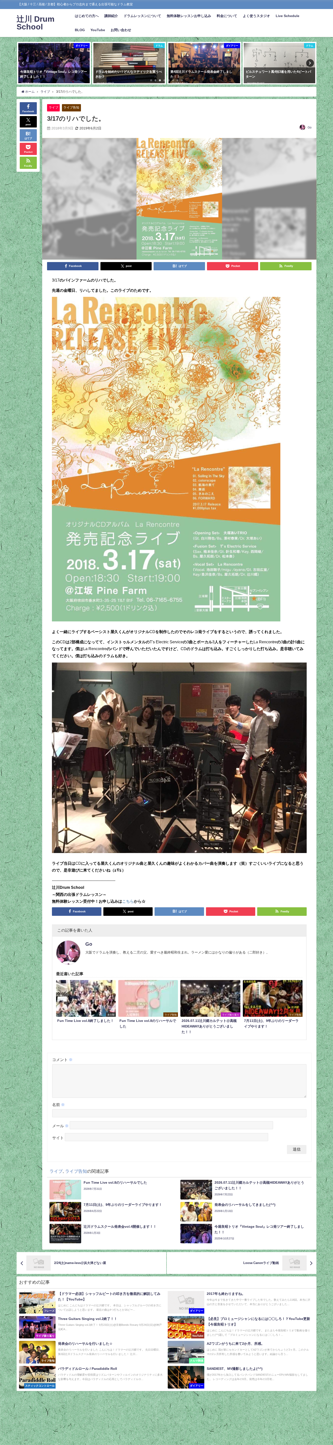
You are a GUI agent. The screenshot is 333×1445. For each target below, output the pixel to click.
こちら (128, 901)
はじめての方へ (87, 16)
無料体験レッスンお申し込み (189, 16)
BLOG (80, 30)
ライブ (53, 107)
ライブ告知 (71, 107)
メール (60, 1126)
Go (310, 127)
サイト (58, 1138)
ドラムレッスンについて (142, 16)
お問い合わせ (121, 30)
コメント (62, 1060)
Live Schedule (287, 16)
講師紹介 (111, 16)
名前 (58, 1105)
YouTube (97, 30)
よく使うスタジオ (256, 16)
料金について (227, 16)
